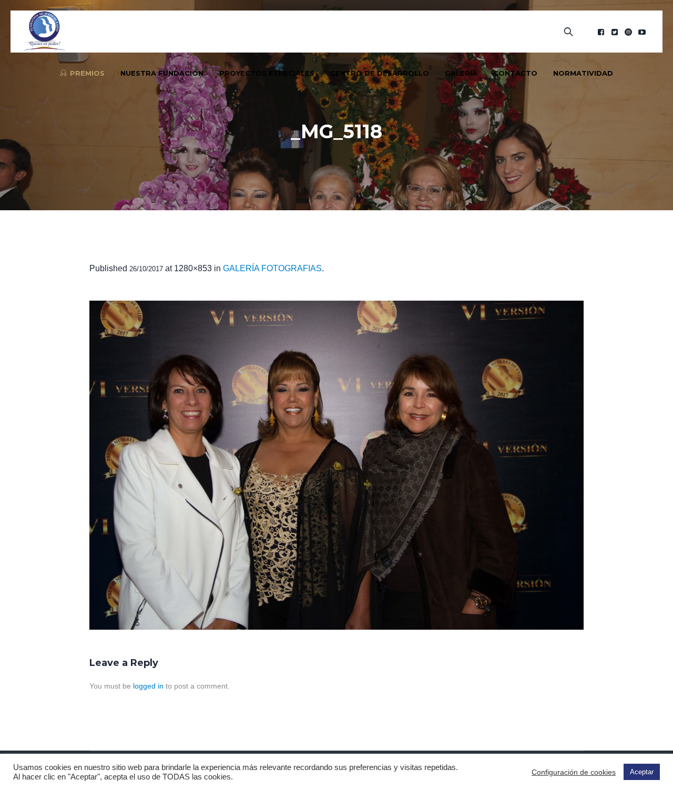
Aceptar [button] (642, 772)
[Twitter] (614, 32)
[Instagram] (628, 32)
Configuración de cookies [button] (574, 772)
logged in (148, 686)
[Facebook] (601, 32)
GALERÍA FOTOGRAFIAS (272, 268)
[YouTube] (642, 32)
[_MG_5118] (336, 465)
